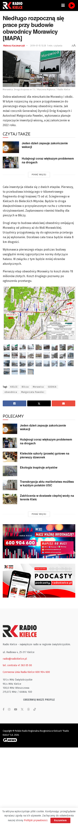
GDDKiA (52, 387)
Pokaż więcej (39, 174)
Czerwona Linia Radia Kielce (19, 672)
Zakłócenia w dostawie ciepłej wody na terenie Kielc (47, 497)
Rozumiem (60, 820)
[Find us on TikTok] (34, 709)
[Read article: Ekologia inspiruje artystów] (10, 471)
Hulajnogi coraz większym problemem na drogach (48, 160)
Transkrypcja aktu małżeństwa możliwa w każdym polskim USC (47, 483)
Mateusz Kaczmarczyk (14, 45)
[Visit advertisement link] (39, 541)
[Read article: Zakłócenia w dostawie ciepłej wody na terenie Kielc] (10, 499)
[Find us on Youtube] (15, 709)
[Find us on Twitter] (22, 709)
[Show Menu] (63, 5)
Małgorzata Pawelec (32, 392)
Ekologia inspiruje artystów (38, 467)
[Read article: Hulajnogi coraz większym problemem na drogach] (11, 162)
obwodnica (11, 392)
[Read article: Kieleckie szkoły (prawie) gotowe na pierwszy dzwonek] (10, 457)
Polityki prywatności (35, 820)
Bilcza (25, 387)
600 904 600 (42, 672)
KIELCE (14, 387)
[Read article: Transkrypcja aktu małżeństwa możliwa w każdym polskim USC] (10, 485)
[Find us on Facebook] (3, 709)
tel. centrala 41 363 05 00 (17, 665)
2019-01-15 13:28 (38, 45)
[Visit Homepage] (13, 5)
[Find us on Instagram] (9, 709)
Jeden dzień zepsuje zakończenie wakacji (45, 145)
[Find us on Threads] (28, 709)
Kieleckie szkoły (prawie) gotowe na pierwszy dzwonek (44, 455)
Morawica (38, 387)
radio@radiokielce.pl (15, 658)
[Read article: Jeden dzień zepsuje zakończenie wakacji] (11, 147)
